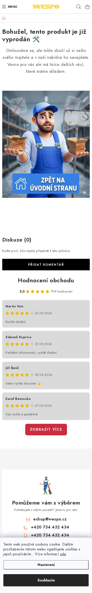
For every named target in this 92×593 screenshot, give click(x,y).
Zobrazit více (46, 429)
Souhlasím (46, 580)
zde (63, 554)
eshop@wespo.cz (50, 519)
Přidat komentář (46, 264)
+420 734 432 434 (50, 527)
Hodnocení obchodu (46, 280)
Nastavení (46, 564)
